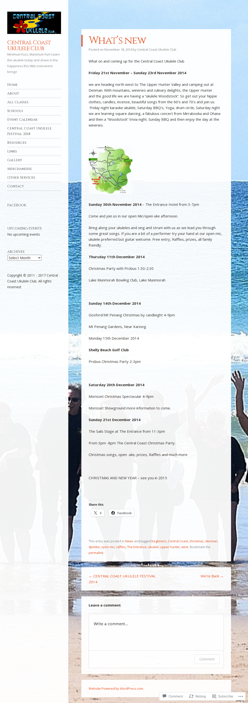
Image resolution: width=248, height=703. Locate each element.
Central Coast (178, 541)
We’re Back (212, 576)
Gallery (14, 160)
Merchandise (19, 169)
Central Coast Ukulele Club (29, 45)
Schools (15, 111)
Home (12, 84)
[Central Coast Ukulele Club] (34, 23)
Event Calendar (22, 119)
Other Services (21, 177)
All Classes (17, 102)
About (13, 93)
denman (211, 541)
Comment (207, 659)
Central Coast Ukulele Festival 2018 (29, 131)
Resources (16, 142)
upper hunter (170, 547)
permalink (96, 553)
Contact (15, 186)
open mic (108, 547)
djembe (94, 547)
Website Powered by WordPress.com (116, 688)
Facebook (16, 205)
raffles (121, 547)
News (129, 541)
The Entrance (137, 547)
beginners (159, 541)
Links (12, 151)
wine (184, 547)
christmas (196, 541)
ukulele (153, 547)
